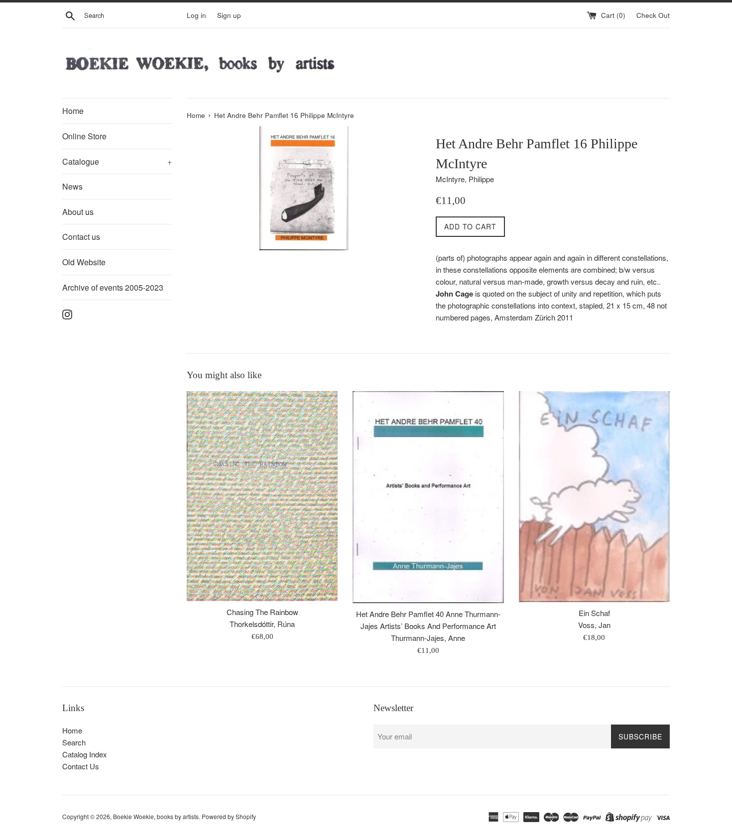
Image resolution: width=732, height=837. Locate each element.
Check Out (653, 15)
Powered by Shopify (229, 816)
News (72, 186)
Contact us (81, 236)
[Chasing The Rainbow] (262, 496)
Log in (196, 15)
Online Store (84, 136)
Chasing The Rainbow (262, 612)
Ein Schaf (594, 613)
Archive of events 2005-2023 (112, 287)
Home (73, 110)
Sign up (229, 15)
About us (78, 211)
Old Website (84, 262)
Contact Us (80, 766)
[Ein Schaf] (594, 496)
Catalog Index (84, 754)
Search (74, 742)
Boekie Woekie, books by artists (156, 816)
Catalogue (117, 161)
